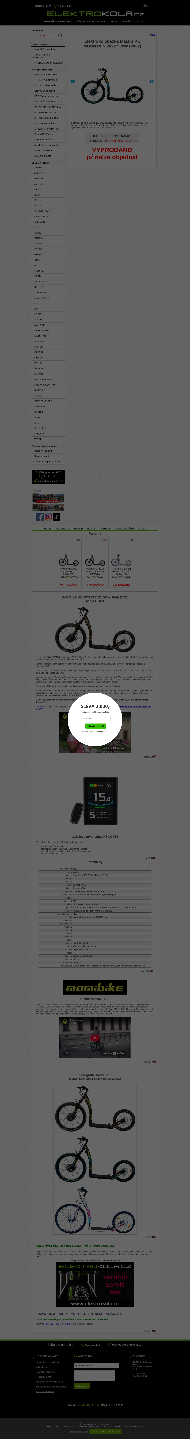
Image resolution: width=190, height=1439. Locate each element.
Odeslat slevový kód (95, 726)
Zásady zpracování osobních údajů (95, 731)
